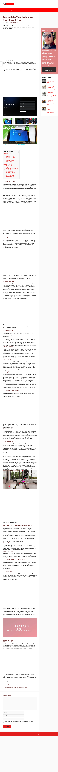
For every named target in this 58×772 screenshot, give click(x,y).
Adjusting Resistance (10, 160)
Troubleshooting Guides (10, 10)
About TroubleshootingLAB (31, 10)
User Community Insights (9, 173)
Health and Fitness (7, 684)
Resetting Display (9, 161)
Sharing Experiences (10, 176)
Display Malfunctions (10, 156)
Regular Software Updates (11, 167)
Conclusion (6, 178)
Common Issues (7, 153)
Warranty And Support (10, 172)
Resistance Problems (10, 154)
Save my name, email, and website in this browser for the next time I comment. (18, 722)
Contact (39, 10)
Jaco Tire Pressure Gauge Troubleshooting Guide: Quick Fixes (15, 686)
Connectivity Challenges (10, 157)
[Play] (32, 121)
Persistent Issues (9, 171)
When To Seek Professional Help (11, 169)
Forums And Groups (10, 175)
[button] (56, 10)
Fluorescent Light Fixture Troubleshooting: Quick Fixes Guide (15, 687)
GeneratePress (19, 734)
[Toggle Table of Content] (17, 152)
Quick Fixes (6, 158)
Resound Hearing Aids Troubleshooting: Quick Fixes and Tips (51, 88)
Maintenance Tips (8, 164)
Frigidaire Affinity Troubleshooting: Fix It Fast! (51, 81)
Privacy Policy (20, 10)
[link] (5, 126)
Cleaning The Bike (9, 165)
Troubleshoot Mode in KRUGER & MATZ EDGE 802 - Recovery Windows (19, 126)
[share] (34, 126)
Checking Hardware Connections (12, 168)
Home (2, 10)
